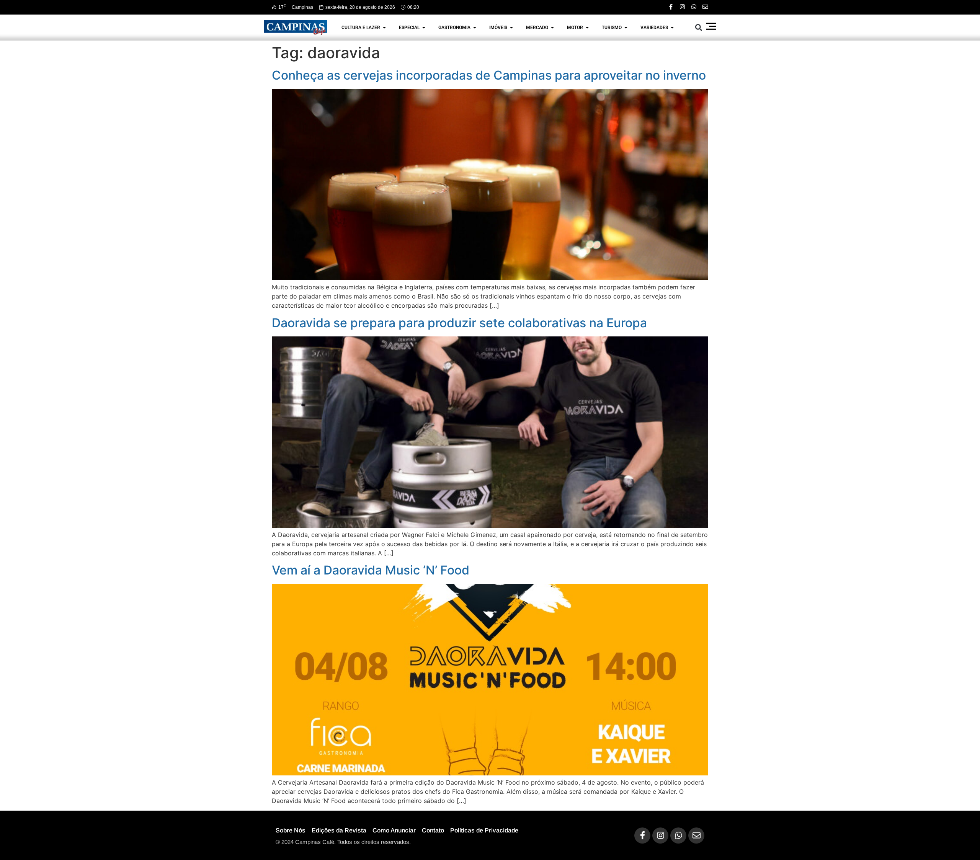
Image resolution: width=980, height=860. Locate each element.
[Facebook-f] (671, 7)
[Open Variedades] (672, 27)
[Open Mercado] (552, 27)
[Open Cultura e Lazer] (384, 27)
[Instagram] (682, 7)
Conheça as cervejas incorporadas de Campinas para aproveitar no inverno (489, 75)
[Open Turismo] (626, 27)
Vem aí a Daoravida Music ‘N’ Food (370, 570)
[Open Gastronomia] (474, 27)
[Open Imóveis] (511, 27)
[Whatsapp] (694, 7)
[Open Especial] (423, 27)
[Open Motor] (587, 27)
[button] (699, 27)
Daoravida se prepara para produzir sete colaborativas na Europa (459, 322)
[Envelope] (705, 7)
